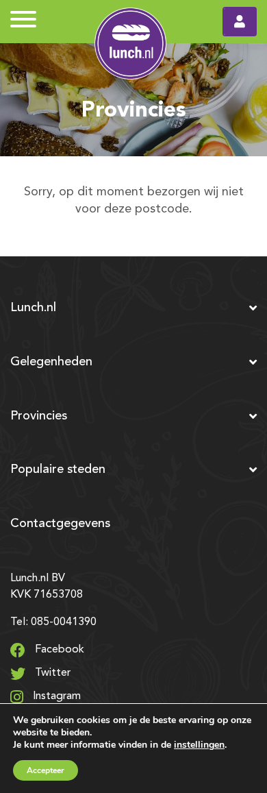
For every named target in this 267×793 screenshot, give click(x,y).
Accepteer (45, 770)
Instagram (55, 696)
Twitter (51, 673)
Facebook (58, 649)
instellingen (199, 744)
